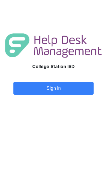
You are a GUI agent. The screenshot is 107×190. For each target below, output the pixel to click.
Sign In (54, 88)
